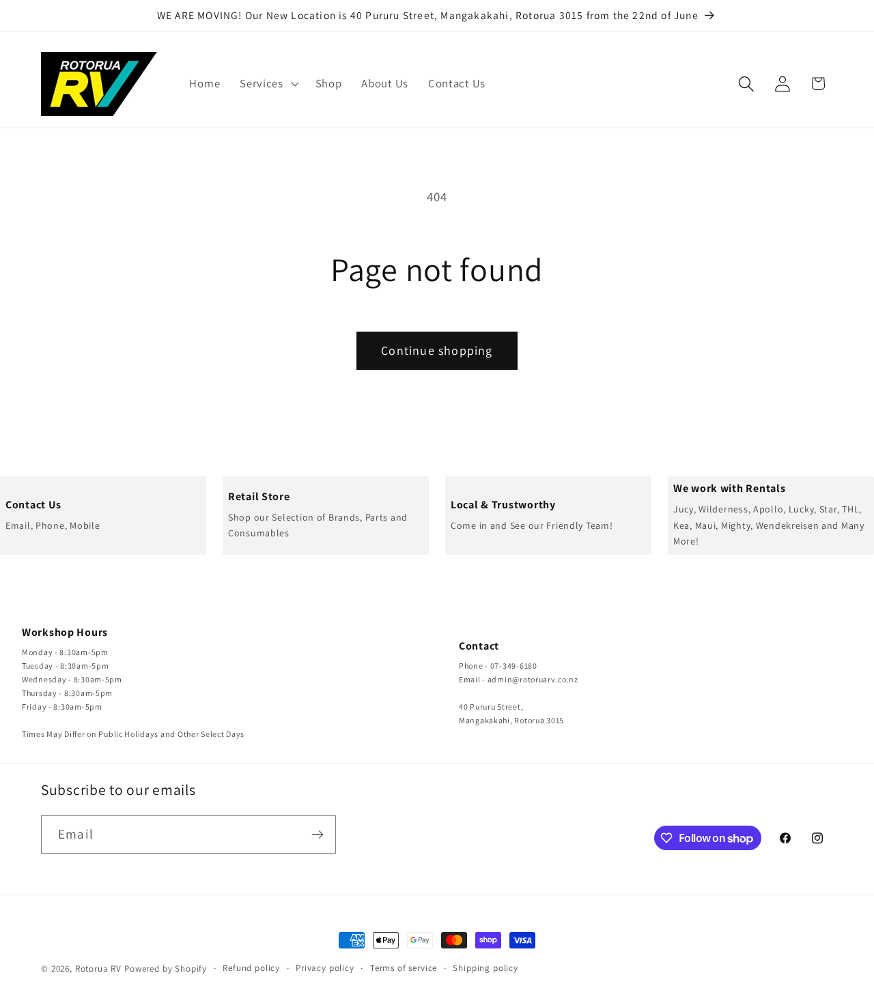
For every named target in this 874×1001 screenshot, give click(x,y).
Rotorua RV (98, 968)
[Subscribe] (317, 834)
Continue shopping (436, 350)
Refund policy (251, 968)
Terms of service (403, 968)
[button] (268, 84)
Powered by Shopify (165, 968)
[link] (103, 515)
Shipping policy (485, 968)
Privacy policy (325, 968)
